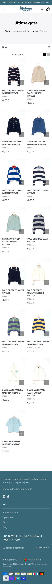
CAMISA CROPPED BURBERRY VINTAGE (36, 143)
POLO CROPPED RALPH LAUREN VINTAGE (13, 91)
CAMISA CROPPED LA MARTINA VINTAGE (12, 143)
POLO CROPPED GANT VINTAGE (37, 191)
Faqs (4, 522)
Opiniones (7, 517)
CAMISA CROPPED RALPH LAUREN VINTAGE (36, 93)
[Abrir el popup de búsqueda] (42, 9)
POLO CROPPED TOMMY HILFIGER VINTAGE (35, 293)
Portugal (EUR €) (34, 560)
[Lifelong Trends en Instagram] (4, 497)
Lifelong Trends (24, 564)
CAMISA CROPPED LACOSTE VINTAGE (11, 442)
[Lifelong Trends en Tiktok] (8, 497)
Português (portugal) (11, 560)
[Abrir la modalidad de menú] (4, 9)
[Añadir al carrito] (21, 82)
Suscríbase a (42, 548)
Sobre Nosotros (10, 512)
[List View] (48, 54)
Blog (4, 527)
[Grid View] (44, 54)
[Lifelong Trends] (26, 8)
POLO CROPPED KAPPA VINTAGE (13, 291)
